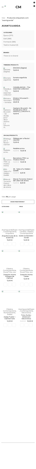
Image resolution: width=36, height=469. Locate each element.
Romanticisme (9, 313)
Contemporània (9, 232)
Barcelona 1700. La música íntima (20, 159)
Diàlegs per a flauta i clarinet (21, 139)
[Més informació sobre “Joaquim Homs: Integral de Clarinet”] (9, 284)
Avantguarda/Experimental (13, 230)
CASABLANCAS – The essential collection (21, 88)
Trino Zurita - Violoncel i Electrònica (26, 317)
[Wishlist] (14, 244)
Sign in (33, 10)
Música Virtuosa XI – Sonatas (21, 99)
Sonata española (20, 77)
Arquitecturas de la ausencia (9, 237)
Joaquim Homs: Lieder (26, 275)
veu (14, 272)
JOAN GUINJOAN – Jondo (26, 237)
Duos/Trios (7, 272)
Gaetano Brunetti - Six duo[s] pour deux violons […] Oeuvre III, (22, 109)
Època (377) (8, 35)
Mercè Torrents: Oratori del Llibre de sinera (22, 179)
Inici (3, 18)
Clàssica (30, 232)
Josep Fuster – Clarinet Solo (10, 318)
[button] (9, 244)
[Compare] (5, 244)
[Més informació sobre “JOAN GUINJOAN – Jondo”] (26, 244)
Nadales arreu (19, 148)
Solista (9, 314)
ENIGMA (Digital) (20, 68)
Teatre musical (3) (10, 45)
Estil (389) (7, 39)
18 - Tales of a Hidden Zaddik (21, 169)
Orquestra (10, 233)
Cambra (23, 232)
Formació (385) (9, 42)
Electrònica (26, 313)
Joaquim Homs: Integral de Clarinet (9, 276)
